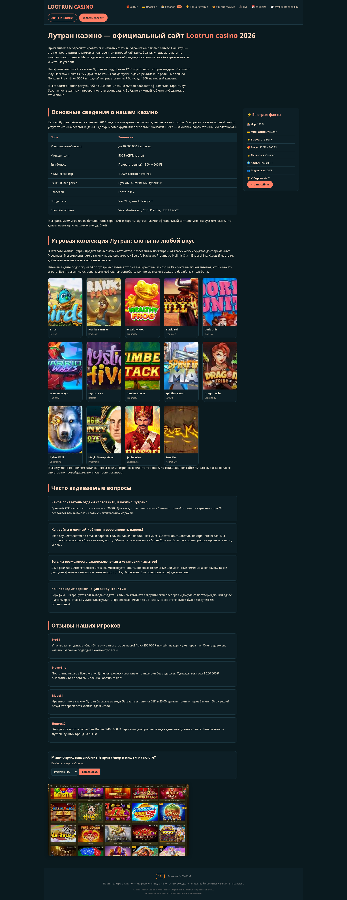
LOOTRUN (70, 6)
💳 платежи (149, 6)
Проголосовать (89, 772)
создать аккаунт (93, 17)
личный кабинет (63, 17)
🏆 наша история (197, 6)
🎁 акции (132, 6)
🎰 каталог (171, 6)
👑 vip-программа (223, 6)
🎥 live (243, 6)
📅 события (259, 6)
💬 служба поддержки (285, 6)
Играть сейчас (260, 184)
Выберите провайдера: (67, 763)
